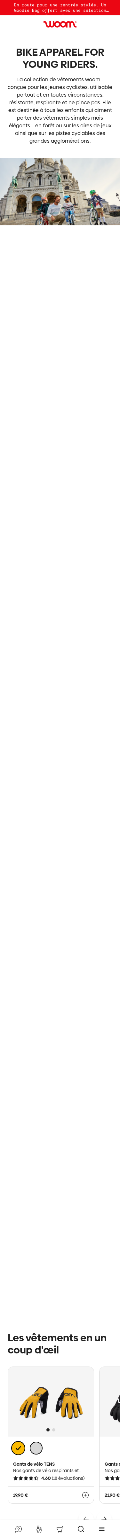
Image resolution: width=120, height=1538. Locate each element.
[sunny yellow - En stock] (18, 1448)
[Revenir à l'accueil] (60, 24)
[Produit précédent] (86, 1519)
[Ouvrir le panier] (60, 1529)
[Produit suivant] (104, 1519)
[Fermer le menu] (101, 1529)
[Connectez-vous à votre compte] (39, 1529)
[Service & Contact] (18, 1529)
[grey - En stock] (36, 1448)
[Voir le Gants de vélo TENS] (85, 1495)
